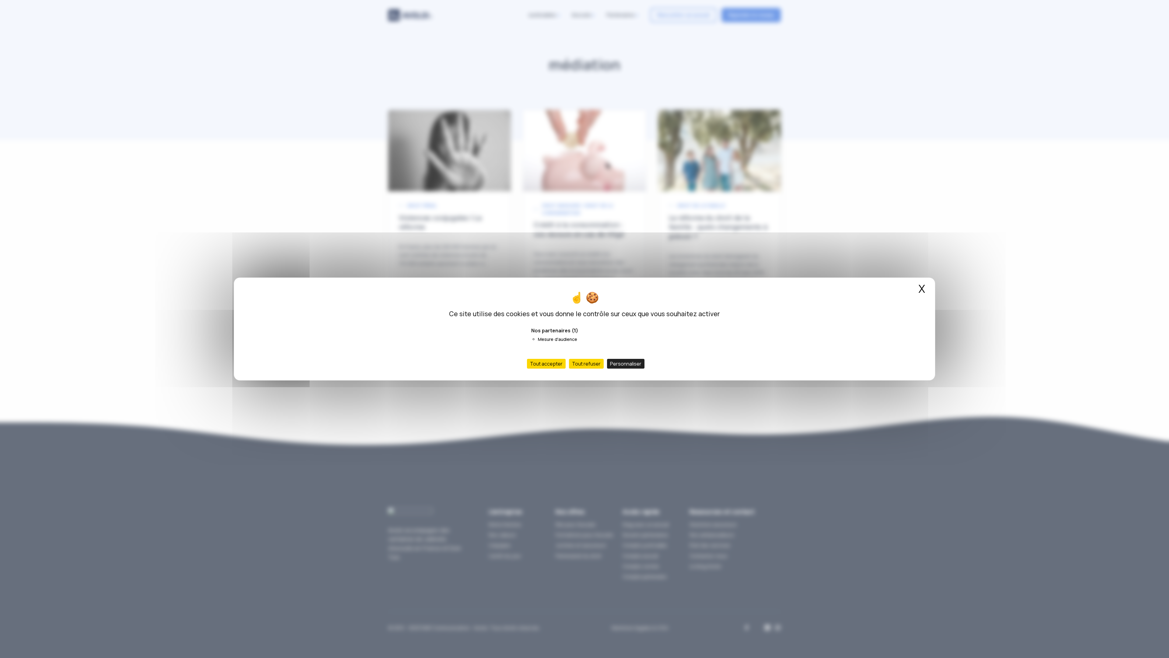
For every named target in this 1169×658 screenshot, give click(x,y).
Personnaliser (625, 363)
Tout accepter (546, 363)
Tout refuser (586, 363)
